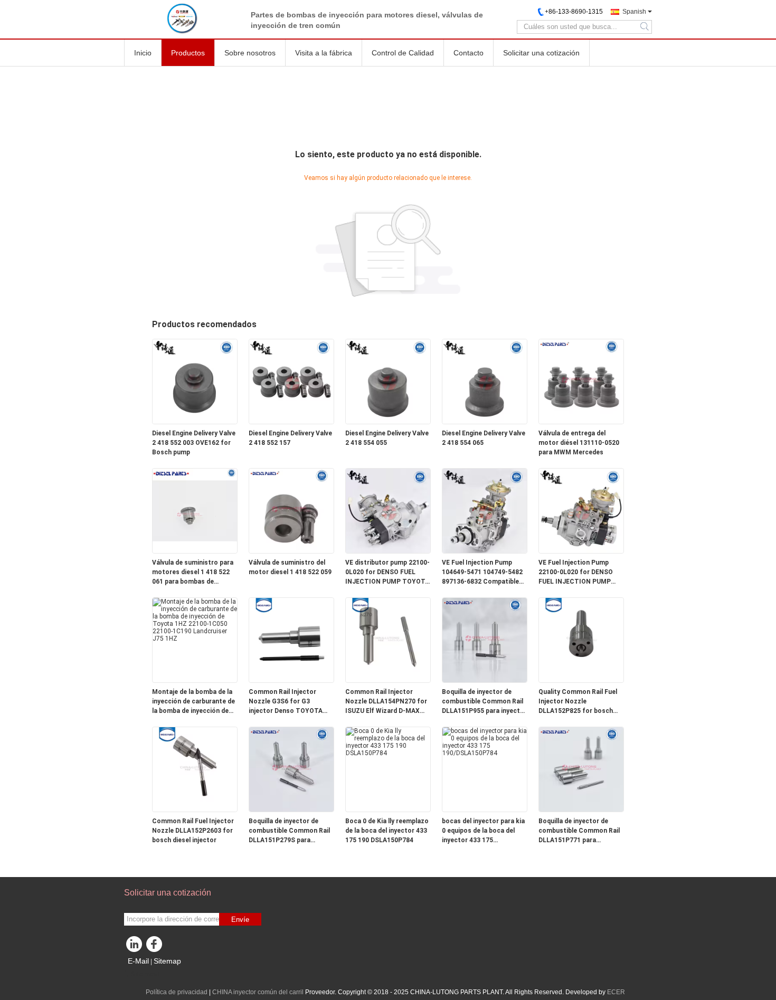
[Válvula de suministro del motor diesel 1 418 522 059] (291, 510)
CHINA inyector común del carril (258, 992)
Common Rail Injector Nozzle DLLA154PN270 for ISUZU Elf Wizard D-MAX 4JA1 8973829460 (386, 702)
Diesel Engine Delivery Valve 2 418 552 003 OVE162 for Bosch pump (193, 443)
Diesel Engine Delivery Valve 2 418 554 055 (387, 438)
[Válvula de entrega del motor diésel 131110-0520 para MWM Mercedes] (581, 381)
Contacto (468, 53)
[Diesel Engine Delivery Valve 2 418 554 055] (388, 381)
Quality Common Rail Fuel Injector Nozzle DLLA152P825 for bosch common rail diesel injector (580, 702)
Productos (188, 53)
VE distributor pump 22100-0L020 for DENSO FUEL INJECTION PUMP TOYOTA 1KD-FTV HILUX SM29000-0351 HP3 (387, 572)
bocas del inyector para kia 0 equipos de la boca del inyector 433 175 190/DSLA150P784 (483, 831)
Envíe (240, 919)
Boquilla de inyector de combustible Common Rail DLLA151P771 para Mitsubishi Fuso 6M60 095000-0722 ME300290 (579, 831)
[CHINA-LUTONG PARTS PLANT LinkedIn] (134, 946)
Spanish (634, 11)
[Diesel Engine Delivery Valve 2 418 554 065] (484, 381)
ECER (616, 992)
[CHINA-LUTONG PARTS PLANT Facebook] (155, 946)
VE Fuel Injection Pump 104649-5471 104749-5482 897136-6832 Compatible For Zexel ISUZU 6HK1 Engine (482, 572)
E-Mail (138, 961)
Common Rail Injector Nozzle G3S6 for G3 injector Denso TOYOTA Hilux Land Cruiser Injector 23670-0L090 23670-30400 (289, 702)
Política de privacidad (176, 992)
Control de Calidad (403, 53)
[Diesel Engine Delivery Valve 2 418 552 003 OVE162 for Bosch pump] (195, 381)
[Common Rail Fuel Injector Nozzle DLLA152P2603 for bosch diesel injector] (195, 769)
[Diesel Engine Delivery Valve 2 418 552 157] (291, 381)
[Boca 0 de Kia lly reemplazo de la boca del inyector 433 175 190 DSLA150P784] (388, 741)
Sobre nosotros (250, 53)
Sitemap (167, 961)
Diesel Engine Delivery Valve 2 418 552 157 (290, 438)
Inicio (143, 53)
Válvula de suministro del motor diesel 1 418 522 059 (290, 567)
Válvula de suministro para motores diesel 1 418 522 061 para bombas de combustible (192, 572)
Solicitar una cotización (541, 53)
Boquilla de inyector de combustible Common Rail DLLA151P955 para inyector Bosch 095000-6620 (484, 702)
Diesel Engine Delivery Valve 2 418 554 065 (483, 438)
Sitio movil (145, 974)
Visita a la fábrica (323, 53)
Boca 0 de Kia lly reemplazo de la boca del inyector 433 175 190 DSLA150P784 (387, 830)
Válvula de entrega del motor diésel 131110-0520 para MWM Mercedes (578, 443)
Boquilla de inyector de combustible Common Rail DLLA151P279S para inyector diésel (289, 831)
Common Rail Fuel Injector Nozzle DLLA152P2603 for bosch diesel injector (193, 830)
